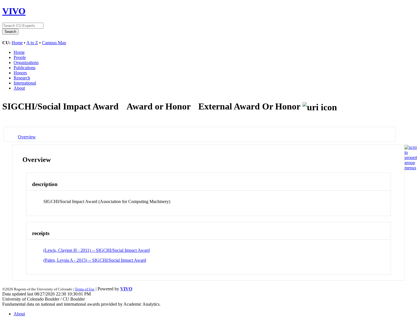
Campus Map (54, 42)
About (19, 88)
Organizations (26, 62)
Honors (20, 72)
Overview (27, 136)
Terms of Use (84, 289)
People (20, 57)
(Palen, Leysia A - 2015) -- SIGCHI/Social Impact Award (94, 260)
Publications (24, 67)
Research (22, 77)
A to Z (32, 42)
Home (17, 42)
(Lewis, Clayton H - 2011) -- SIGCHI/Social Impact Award (96, 250)
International (25, 83)
